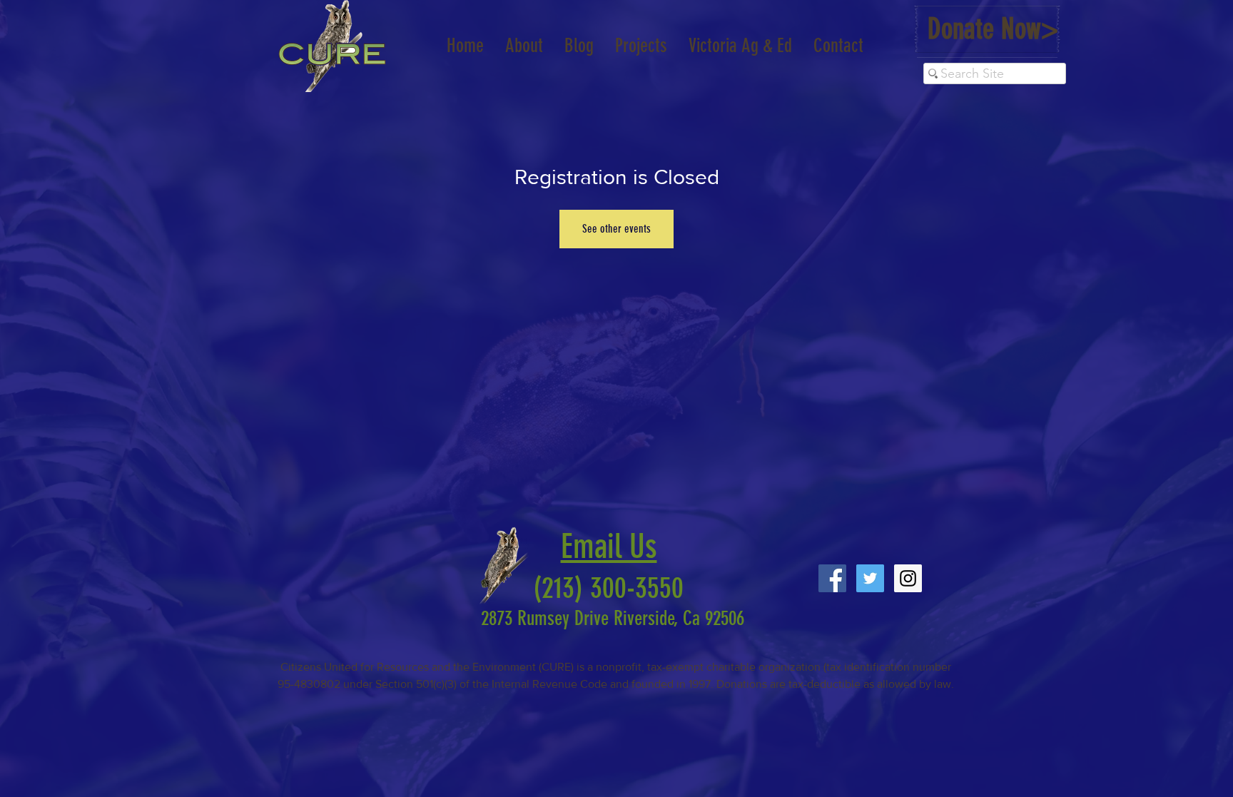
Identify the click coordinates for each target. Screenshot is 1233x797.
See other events (616, 228)
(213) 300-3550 (601, 588)
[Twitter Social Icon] (870, 578)
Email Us (609, 547)
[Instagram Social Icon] (908, 578)
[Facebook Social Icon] (832, 578)
